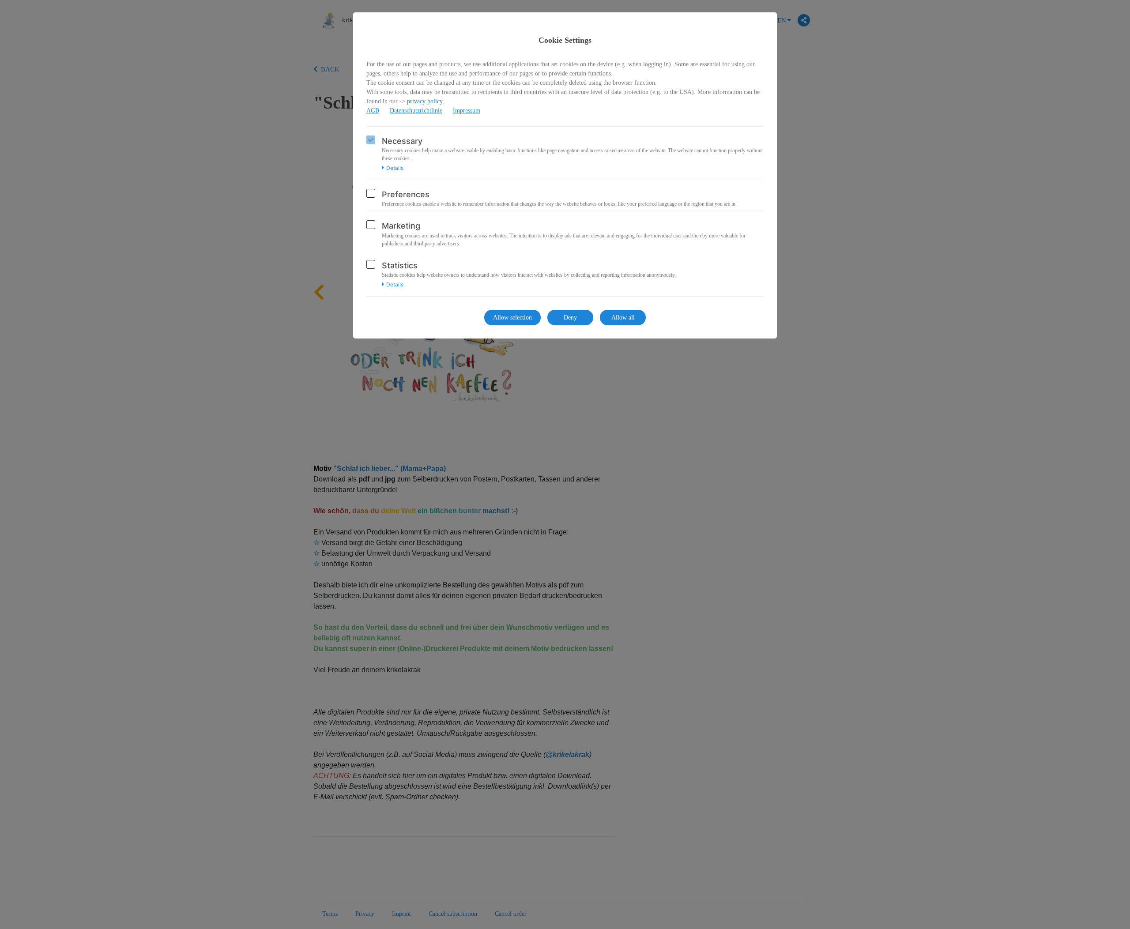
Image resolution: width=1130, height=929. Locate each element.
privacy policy (425, 101)
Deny (570, 317)
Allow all (623, 317)
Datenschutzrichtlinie (416, 110)
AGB (372, 110)
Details (394, 168)
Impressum (466, 110)
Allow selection (512, 317)
